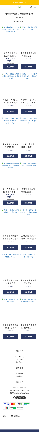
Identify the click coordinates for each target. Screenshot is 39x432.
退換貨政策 (19, 374)
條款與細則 (19, 376)
